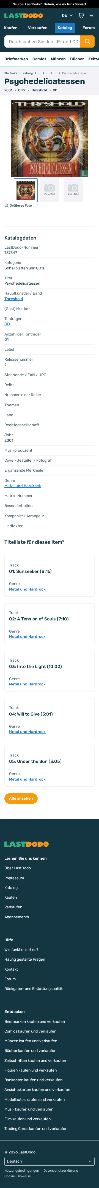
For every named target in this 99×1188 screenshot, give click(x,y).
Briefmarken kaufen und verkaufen (34, 1021)
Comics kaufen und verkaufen (30, 1031)
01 (6, 339)
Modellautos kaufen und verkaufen (34, 1099)
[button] (81, 15)
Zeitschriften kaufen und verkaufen (35, 1060)
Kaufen (11, 27)
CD (55, 90)
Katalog (65, 27)
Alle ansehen (21, 798)
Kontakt (11, 969)
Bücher (77, 59)
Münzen (58, 59)
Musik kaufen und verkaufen (28, 1109)
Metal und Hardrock (22, 485)
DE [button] (64, 15)
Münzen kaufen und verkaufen (30, 1041)
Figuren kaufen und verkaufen (30, 1070)
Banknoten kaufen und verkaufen (33, 1080)
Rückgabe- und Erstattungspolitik (33, 988)
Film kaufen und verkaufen (27, 1119)
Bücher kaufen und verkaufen (30, 1050)
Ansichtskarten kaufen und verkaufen (37, 1089)
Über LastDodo (17, 868)
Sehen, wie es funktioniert (65, 4)
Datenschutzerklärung (60, 1171)
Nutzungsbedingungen (21, 1171)
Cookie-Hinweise (17, 1176)
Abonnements (16, 917)
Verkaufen (38, 27)
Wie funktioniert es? (21, 949)
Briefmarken (16, 59)
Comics (39, 59)
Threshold (39, 90)
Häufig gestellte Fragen (24, 959)
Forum (88, 27)
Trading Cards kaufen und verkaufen (35, 1128)
